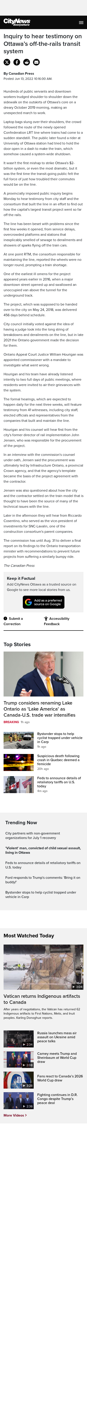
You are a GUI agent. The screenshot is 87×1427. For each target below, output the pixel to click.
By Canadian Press (19, 73)
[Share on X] (7, 62)
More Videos (14, 1115)
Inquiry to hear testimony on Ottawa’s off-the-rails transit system (43, 44)
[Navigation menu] (81, 22)
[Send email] (36, 62)
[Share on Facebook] (16, 62)
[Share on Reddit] (26, 62)
